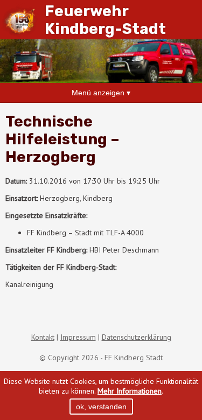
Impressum (78, 337)
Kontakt (42, 337)
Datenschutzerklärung (136, 337)
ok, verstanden (101, 406)
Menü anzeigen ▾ (101, 92)
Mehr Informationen (129, 391)
